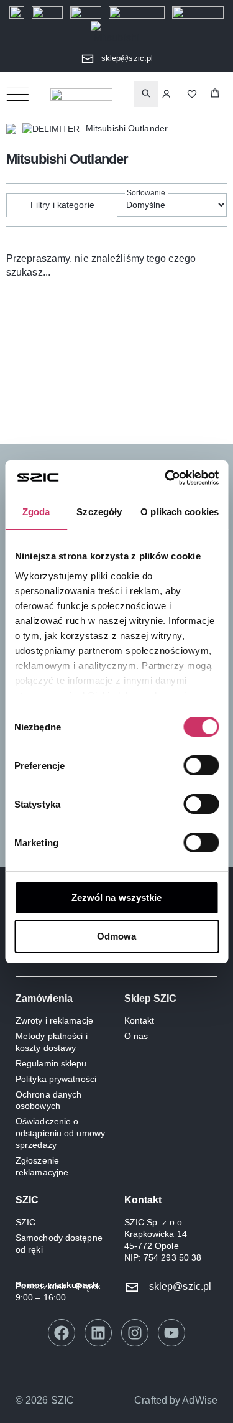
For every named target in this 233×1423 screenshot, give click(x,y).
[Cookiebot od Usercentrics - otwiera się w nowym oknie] (166, 478)
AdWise (199, 1400)
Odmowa (117, 936)
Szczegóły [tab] (99, 511)
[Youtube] (171, 1332)
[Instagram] (134, 1332)
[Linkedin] (98, 1332)
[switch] (201, 765)
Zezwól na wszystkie (116, 897)
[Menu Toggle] (17, 94)
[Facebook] (61, 1332)
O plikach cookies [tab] (179, 511)
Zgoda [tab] (36, 511)
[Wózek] (215, 94)
